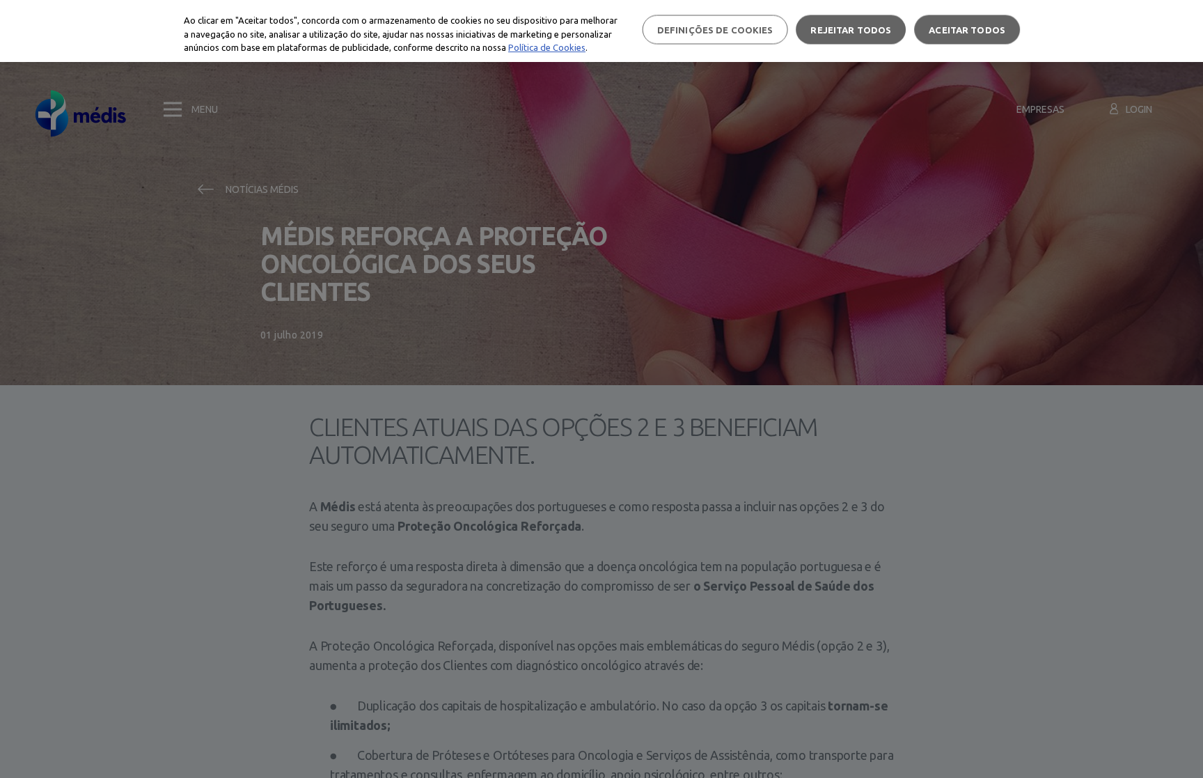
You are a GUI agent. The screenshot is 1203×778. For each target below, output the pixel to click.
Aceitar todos (967, 29)
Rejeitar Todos (850, 29)
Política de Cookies (546, 47)
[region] (601, 31)
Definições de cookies (715, 29)
